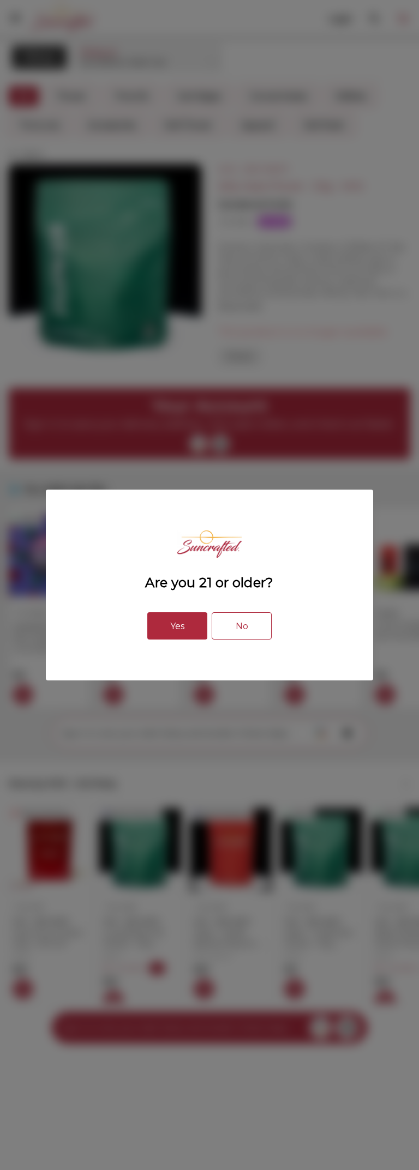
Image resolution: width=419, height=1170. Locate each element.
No (242, 626)
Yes (177, 626)
